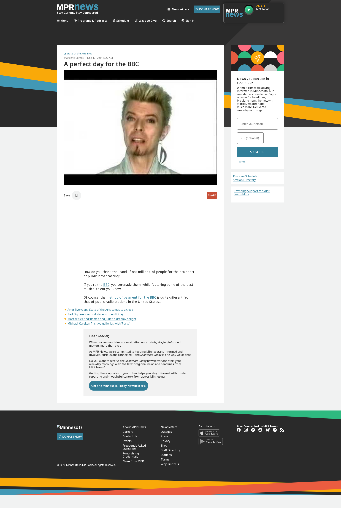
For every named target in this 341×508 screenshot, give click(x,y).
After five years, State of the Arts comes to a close (100, 310)
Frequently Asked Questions (134, 447)
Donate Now (207, 9)
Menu (64, 20)
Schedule (122, 20)
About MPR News (134, 427)
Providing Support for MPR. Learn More (252, 192)
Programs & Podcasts (92, 20)
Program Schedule (245, 176)
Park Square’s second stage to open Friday (95, 314)
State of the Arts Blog (79, 53)
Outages (166, 432)
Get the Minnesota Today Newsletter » (118, 386)
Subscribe (257, 152)
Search (171, 20)
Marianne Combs (74, 57)
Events (127, 441)
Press (164, 436)
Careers (128, 432)
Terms (241, 162)
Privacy (165, 441)
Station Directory (244, 179)
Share (212, 195)
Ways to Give (148, 20)
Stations (166, 455)
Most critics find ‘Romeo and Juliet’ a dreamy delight (101, 319)
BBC (106, 284)
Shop (164, 446)
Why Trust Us (170, 464)
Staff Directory (170, 450)
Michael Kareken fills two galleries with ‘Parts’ (98, 323)
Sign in (189, 20)
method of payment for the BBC (131, 297)
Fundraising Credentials (131, 455)
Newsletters (169, 427)
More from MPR (133, 461)
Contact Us (130, 436)
